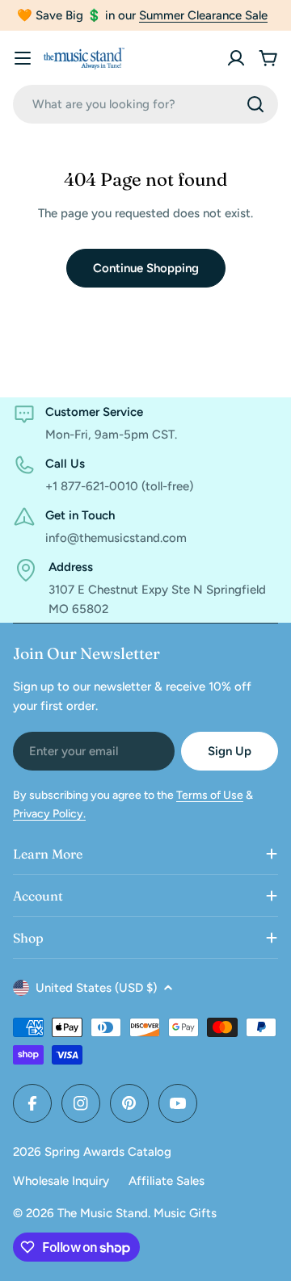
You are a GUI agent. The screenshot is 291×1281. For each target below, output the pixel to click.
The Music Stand (102, 1213)
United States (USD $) (96, 988)
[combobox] (145, 104)
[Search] (255, 104)
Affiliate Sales (167, 1181)
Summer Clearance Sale (203, 15)
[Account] (236, 58)
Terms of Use (209, 795)
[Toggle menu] (22, 58)
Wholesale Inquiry (61, 1181)
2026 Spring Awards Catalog (92, 1151)
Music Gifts (185, 1213)
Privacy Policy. (49, 814)
